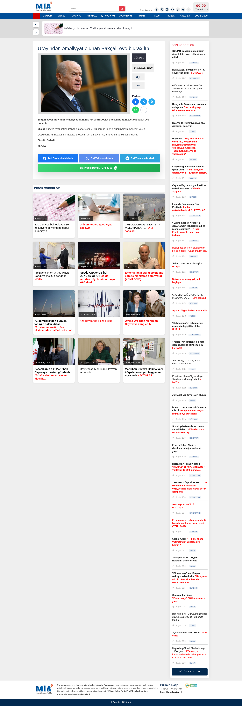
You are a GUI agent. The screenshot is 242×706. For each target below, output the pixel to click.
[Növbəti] (36, 32)
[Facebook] (156, 9)
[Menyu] (36, 16)
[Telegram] (183, 9)
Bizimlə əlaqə (146, 10)
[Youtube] (172, 9)
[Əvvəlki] (36, 25)
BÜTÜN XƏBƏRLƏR (189, 671)
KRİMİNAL (92, 16)
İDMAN (141, 16)
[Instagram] (167, 9)
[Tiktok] (178, 9)
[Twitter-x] (162, 9)
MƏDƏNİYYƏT (125, 16)
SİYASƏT (62, 16)
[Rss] (188, 9)
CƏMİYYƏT (77, 16)
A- (138, 85)
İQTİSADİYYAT (108, 16)
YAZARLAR (185, 16)
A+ (138, 77)
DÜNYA (170, 16)
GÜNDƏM (47, 16)
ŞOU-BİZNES (201, 16)
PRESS (156, 16)
